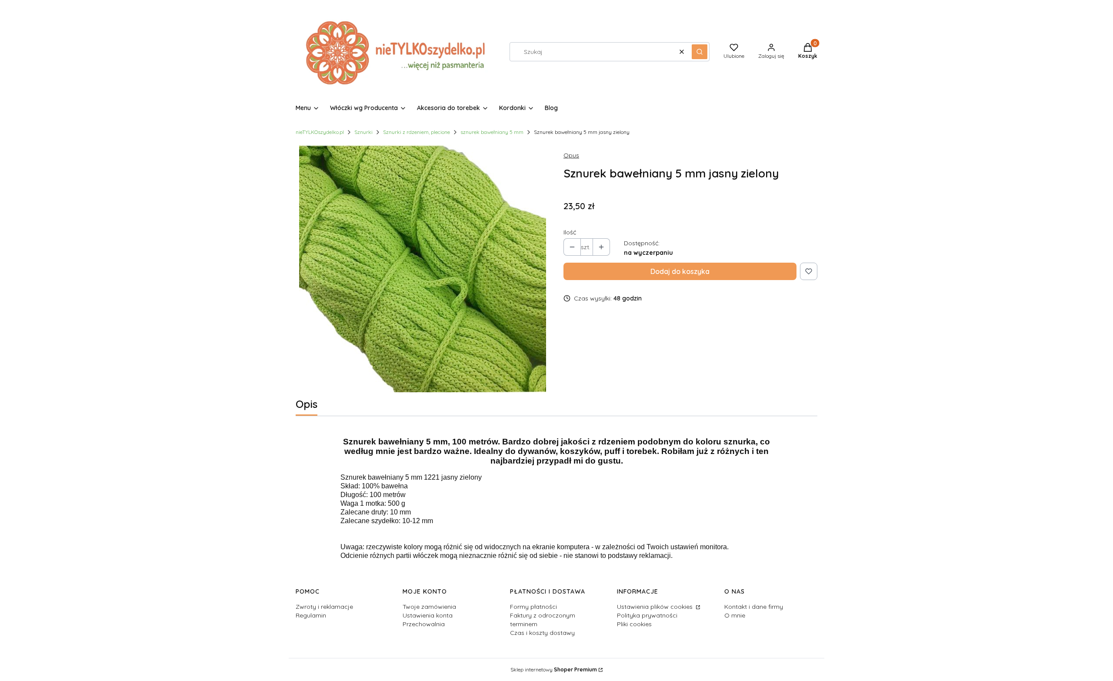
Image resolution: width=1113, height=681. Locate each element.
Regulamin (311, 615)
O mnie (734, 615)
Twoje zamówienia (429, 607)
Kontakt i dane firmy (753, 607)
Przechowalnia (424, 624)
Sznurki (363, 132)
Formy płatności (533, 607)
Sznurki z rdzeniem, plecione (416, 132)
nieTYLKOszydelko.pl (320, 132)
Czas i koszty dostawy (542, 633)
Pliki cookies (634, 624)
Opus (571, 155)
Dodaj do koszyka (680, 271)
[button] (699, 51)
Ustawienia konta (428, 615)
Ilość (569, 232)
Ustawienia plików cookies (655, 607)
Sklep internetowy (553, 669)
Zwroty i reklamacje (324, 607)
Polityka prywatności (647, 615)
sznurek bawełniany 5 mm (491, 132)
